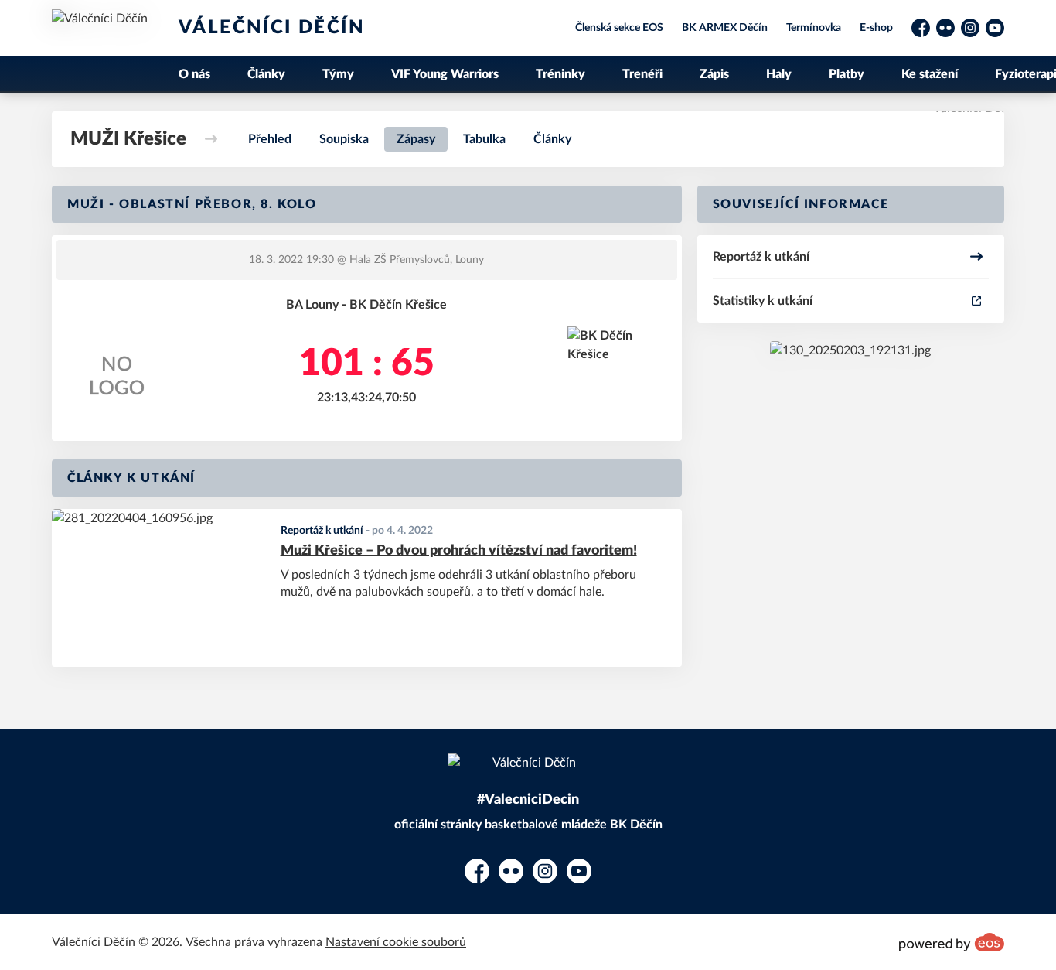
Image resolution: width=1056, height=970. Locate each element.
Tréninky (560, 74)
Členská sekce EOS (619, 27)
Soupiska (344, 139)
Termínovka (813, 27)
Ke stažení (929, 74)
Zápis (714, 74)
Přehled (269, 139)
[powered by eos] (951, 942)
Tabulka (484, 139)
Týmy (338, 74)
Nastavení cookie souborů (395, 942)
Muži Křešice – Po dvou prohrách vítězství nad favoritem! (459, 551)
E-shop (876, 27)
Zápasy (416, 139)
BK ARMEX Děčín (725, 27)
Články (266, 74)
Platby (846, 74)
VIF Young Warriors (445, 74)
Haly (779, 74)
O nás (194, 74)
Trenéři (642, 74)
